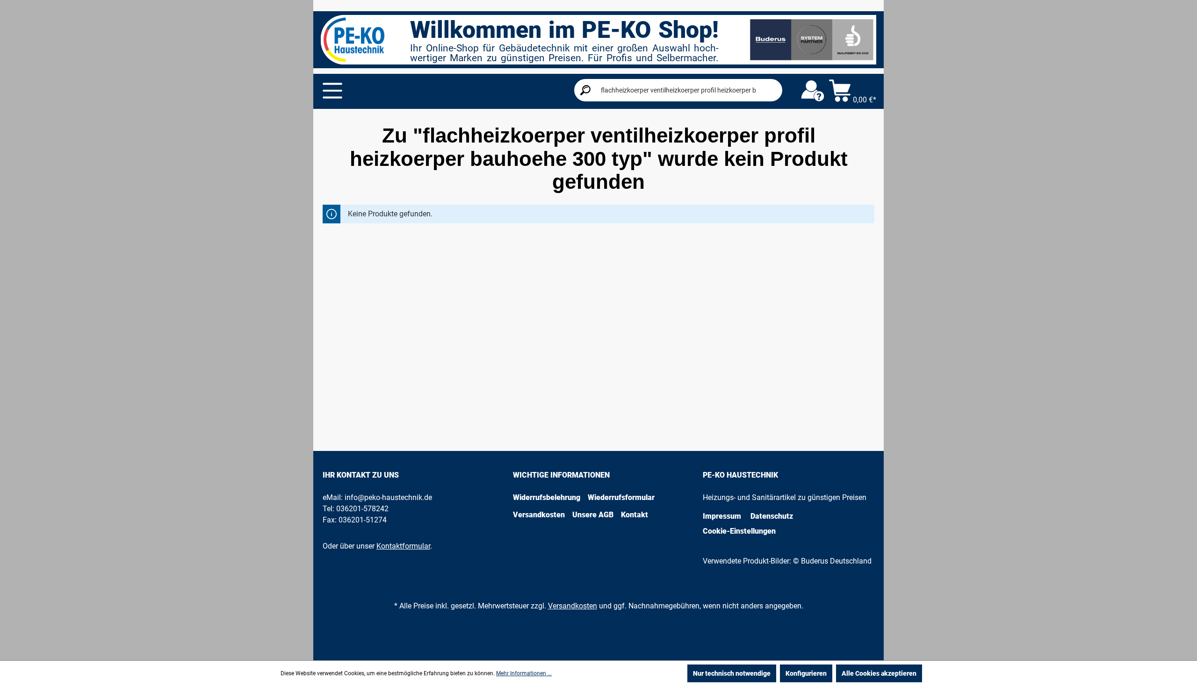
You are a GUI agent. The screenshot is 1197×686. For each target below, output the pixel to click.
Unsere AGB (592, 514)
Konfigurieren (806, 673)
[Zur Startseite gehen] (354, 39)
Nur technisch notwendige (732, 673)
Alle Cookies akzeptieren (879, 673)
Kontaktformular (403, 546)
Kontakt (634, 514)
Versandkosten (539, 514)
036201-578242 (362, 508)
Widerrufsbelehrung (546, 497)
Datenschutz (771, 516)
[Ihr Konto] (812, 91)
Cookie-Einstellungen (739, 531)
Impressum (722, 516)
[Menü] (332, 90)
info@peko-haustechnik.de (388, 497)
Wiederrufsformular (621, 497)
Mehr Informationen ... (524, 673)
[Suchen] (585, 90)
